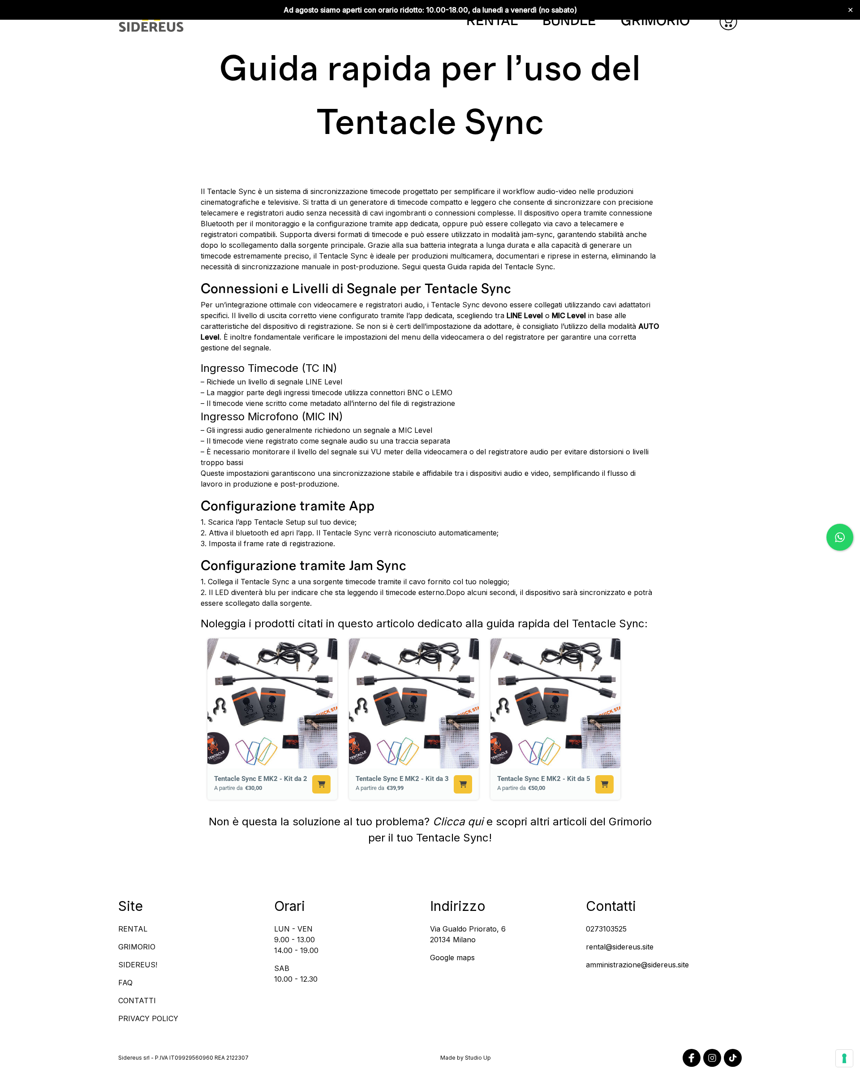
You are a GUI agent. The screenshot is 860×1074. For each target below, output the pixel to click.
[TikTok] (733, 1058)
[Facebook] (692, 1058)
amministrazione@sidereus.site (637, 964)
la (286, 821)
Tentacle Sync (452, 837)
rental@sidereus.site (620, 946)
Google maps (452, 957)
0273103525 (606, 928)
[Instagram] (712, 1058)
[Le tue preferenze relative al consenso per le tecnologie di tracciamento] (844, 1058)
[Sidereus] (151, 21)
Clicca (450, 821)
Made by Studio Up (465, 1057)
